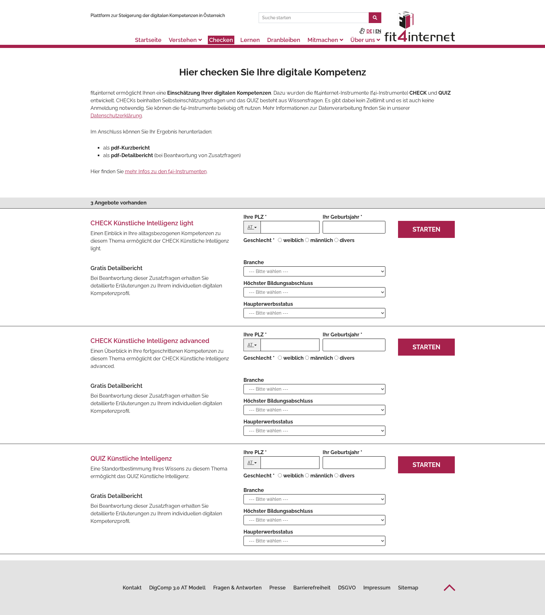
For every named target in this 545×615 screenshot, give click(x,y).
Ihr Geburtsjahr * (342, 217)
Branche (253, 262)
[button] (449, 587)
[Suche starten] (375, 17)
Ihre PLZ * (255, 217)
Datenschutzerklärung (116, 116)
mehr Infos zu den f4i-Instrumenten (166, 171)
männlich (321, 240)
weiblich (293, 240)
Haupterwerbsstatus (268, 304)
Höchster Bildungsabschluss (278, 283)
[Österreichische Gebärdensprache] (362, 31)
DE (369, 31)
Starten (426, 229)
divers (347, 240)
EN (378, 31)
